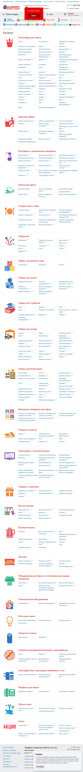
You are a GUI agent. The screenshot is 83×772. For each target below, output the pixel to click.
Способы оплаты (8, 1)
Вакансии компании (31, 765)
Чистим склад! (22, 25)
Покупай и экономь (63, 25)
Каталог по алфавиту (9, 750)
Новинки (33, 25)
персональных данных (61, 763)
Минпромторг (10, 25)
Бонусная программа (35, 1)
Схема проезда (29, 756)
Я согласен (40, 767)
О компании (7, 756)
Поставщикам (7, 761)
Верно (33, 15)
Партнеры (6, 759)
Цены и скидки (48, 1)
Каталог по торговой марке (11, 753)
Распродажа (49, 25)
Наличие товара (60, 1)
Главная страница (8, 29)
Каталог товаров (12, 14)
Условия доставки (21, 1)
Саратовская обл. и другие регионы (36, 5)
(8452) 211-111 (50, 747)
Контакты (28, 762)
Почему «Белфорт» (73, 1)
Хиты (41, 25)
